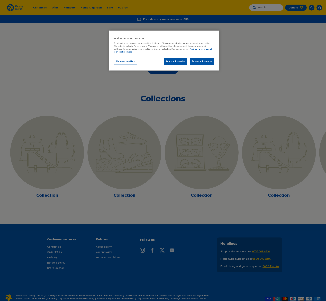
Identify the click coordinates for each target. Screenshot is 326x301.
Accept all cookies (202, 61)
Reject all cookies (175, 61)
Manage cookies (125, 61)
